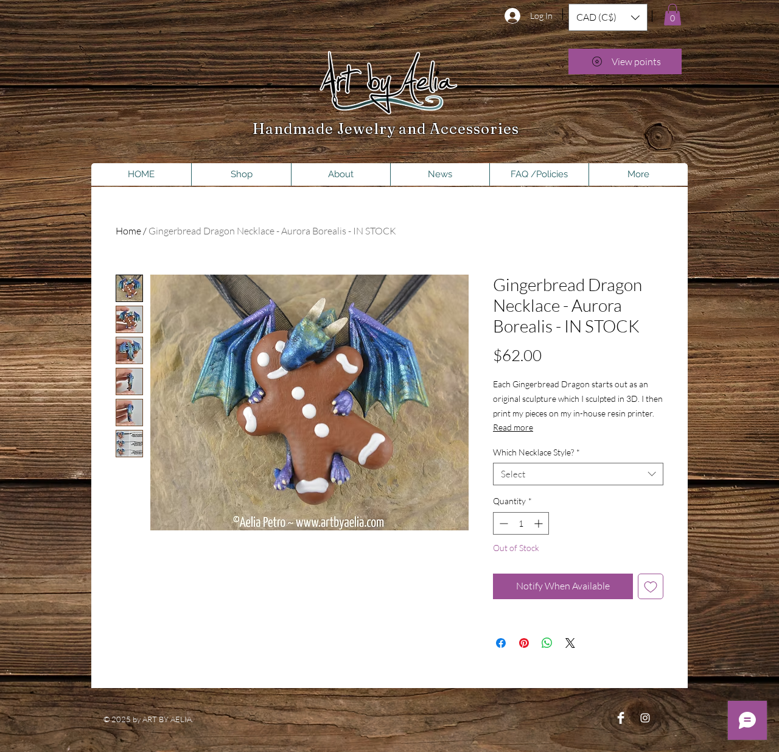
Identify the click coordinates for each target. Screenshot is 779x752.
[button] (608, 17)
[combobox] (578, 474)
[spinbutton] (521, 523)
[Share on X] (570, 643)
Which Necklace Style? (536, 452)
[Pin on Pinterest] (524, 643)
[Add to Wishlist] (650, 586)
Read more (513, 427)
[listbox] (608, 17)
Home (128, 231)
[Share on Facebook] (501, 643)
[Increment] (539, 523)
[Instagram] (645, 718)
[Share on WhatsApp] (547, 643)
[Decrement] (502, 523)
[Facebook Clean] (621, 718)
